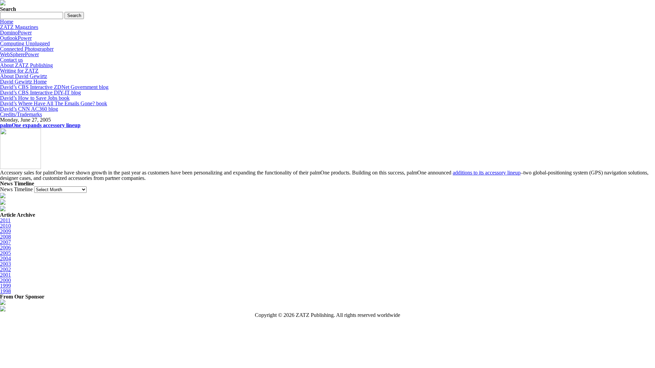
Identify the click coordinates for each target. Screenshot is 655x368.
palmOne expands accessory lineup (40, 125)
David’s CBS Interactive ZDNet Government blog (54, 87)
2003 (5, 264)
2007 (5, 242)
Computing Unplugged (25, 43)
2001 (5, 275)
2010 (5, 226)
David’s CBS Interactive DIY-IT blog (40, 92)
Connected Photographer (27, 49)
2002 (5, 269)
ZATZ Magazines (19, 27)
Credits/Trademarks (21, 114)
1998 (5, 291)
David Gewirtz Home (23, 82)
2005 (5, 253)
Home (6, 22)
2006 (5, 247)
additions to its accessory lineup (487, 172)
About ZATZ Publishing (26, 65)
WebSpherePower (19, 54)
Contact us (11, 60)
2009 (5, 231)
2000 (5, 280)
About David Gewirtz (23, 76)
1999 (5, 286)
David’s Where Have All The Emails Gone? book (53, 103)
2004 (5, 258)
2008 (5, 237)
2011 (5, 220)
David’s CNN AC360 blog (29, 109)
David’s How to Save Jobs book (35, 98)
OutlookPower (16, 38)
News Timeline (16, 189)
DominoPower (16, 32)
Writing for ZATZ (19, 71)
